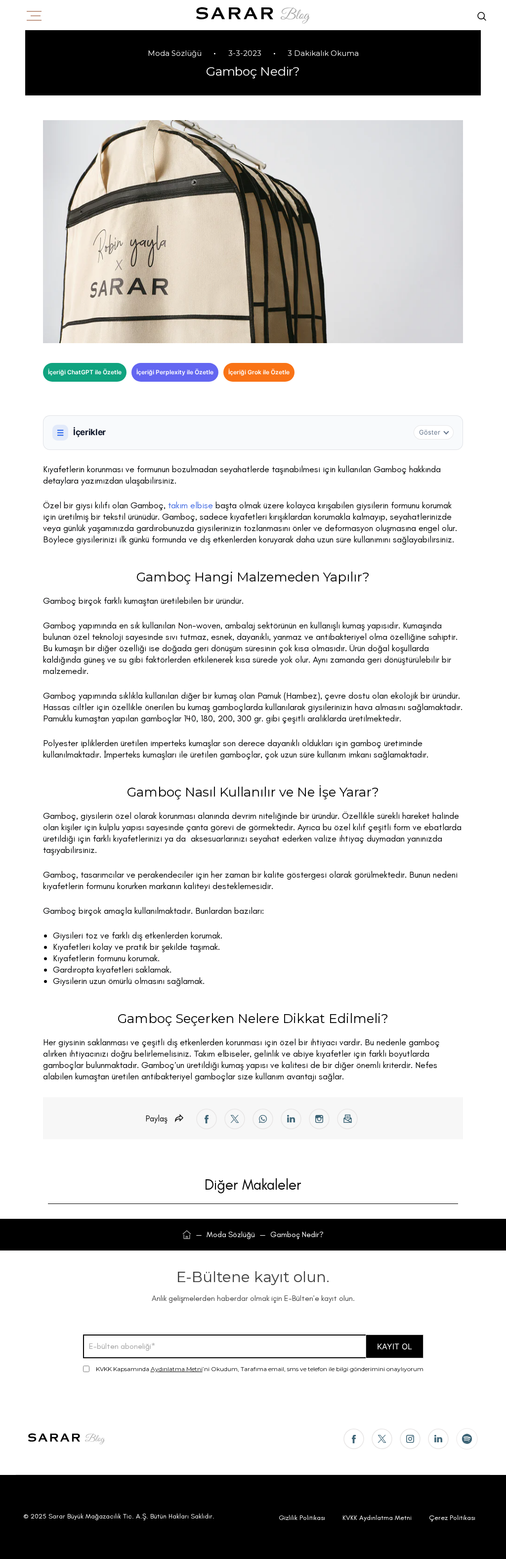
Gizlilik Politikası (302, 1518)
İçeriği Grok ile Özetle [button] (259, 372)
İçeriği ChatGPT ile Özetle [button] (85, 372)
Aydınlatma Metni (177, 1369)
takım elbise (190, 505)
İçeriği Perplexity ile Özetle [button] (174, 372)
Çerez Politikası (452, 1518)
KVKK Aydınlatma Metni (377, 1518)
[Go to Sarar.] (186, 1234)
